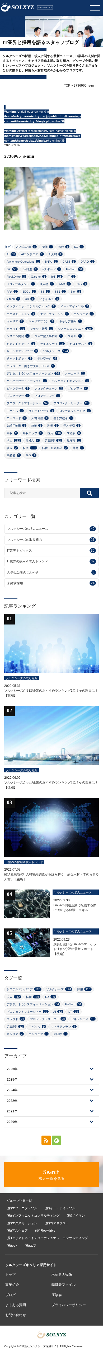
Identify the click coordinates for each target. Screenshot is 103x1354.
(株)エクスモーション (22, 1223)
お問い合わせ (15, 1315)
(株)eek (12, 1245)
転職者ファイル (64, 1285)
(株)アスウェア (17, 1230)
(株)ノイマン (76, 1215)
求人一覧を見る (51, 1175)
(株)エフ (30, 1245)
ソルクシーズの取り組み (51, 540)
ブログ (10, 1295)
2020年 (12, 1122)
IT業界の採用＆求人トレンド (51, 561)
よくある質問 (15, 1305)
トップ (10, 1275)
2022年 (12, 1101)
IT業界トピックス (51, 550)
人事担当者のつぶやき (51, 572)
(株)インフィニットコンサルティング (33, 1215)
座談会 (57, 1295)
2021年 (12, 1111)
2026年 (12, 1069)
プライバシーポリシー (69, 1305)
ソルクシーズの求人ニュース (51, 529)
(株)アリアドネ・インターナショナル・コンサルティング (47, 1238)
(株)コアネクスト (57, 1223)
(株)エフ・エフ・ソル (22, 1208)
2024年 (12, 1090)
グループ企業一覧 (19, 1201)
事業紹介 (12, 1285)
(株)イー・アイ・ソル (60, 1208)
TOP (67, 85)
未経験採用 (51, 583)
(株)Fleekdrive (45, 1230)
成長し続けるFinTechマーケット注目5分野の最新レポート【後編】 (74, 949)
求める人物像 (62, 1275)
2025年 (12, 1079)
